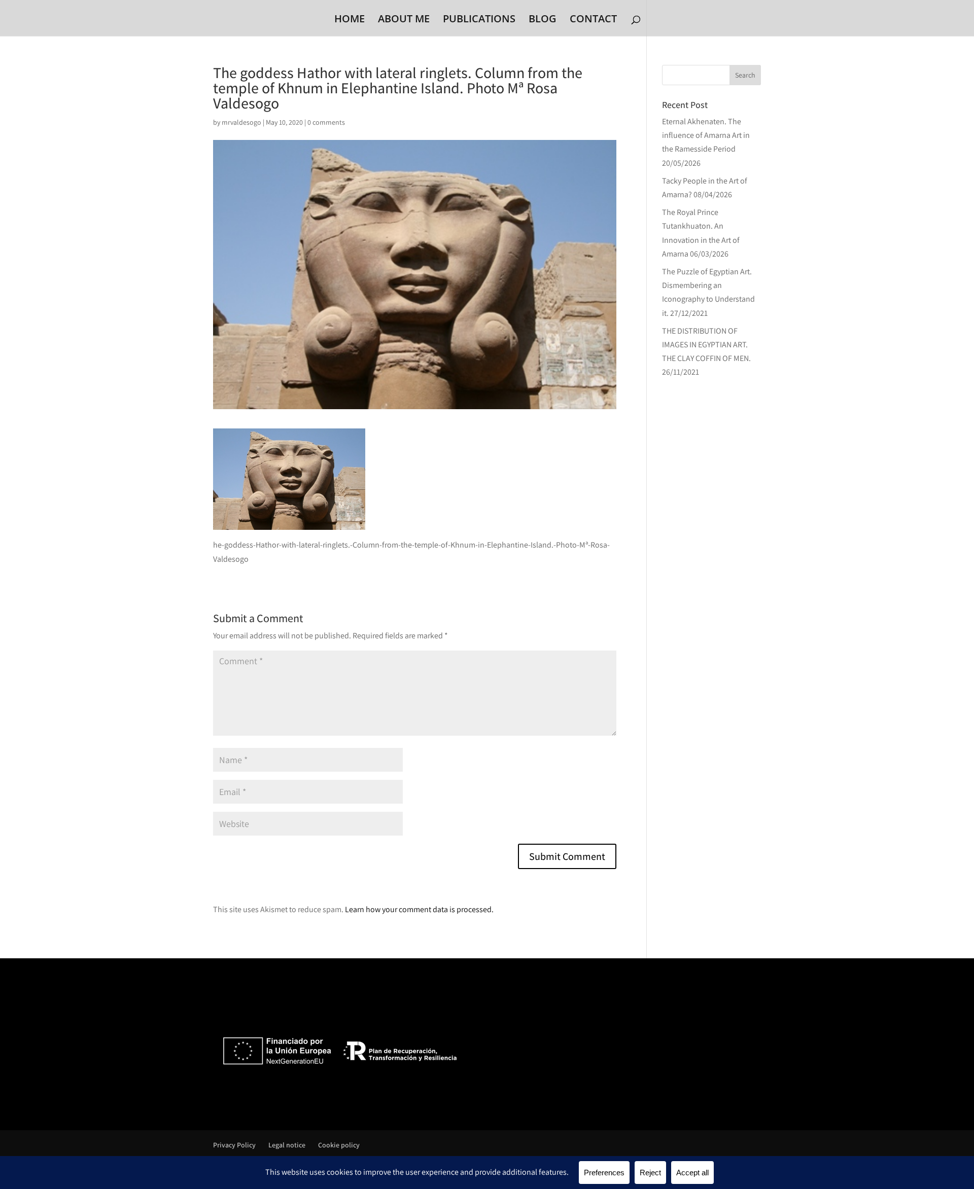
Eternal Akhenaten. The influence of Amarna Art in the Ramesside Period (706, 135)
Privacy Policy (234, 1144)
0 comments (326, 122)
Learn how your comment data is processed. (419, 909)
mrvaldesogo (241, 122)
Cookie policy (339, 1144)
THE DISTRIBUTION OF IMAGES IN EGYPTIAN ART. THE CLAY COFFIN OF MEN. (706, 345)
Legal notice (286, 1144)
